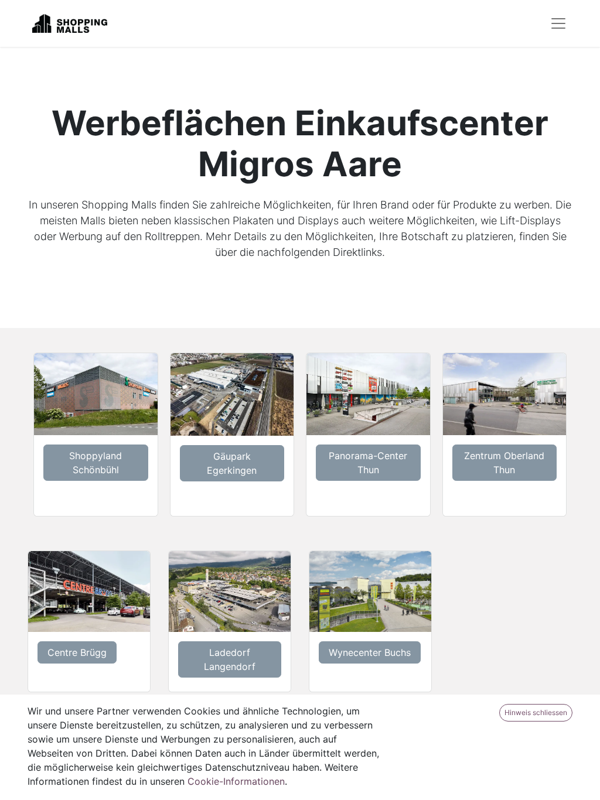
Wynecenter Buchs (370, 652)
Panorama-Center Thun (368, 463)
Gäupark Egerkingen (232, 463)
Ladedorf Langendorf (229, 659)
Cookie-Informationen (236, 781)
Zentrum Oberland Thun (504, 463)
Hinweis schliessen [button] (535, 712)
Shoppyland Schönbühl (95, 463)
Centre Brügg (77, 652)
